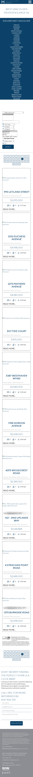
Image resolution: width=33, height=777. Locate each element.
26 (25, 161)
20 (7, 161)
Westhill (16, 92)
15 (19, 158)
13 (13, 158)
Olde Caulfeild (16, 68)
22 (13, 161)
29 (16, 164)
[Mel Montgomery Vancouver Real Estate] (10, 3)
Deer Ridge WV (16, 49)
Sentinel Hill (16, 84)
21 (10, 161)
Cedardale (16, 39)
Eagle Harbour (16, 53)
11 (7, 158)
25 (22, 161)
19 (4, 161)
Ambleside (16, 27)
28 (13, 164)
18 (28, 158)
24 (19, 161)
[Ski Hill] (9, 134)
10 (4, 158)
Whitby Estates (16, 96)
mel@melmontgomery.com (10, 760)
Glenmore (16, 61)
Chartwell (16, 41)
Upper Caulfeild (16, 86)
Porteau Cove (16, 76)
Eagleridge (16, 55)
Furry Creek (16, 57)
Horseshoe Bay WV (16, 62)
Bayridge (16, 29)
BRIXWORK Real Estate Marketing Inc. (11, 748)
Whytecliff (16, 98)
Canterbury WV (16, 33)
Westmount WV (16, 94)
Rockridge (16, 80)
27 (28, 161)
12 (10, 158)
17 (25, 158)
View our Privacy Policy (7, 746)
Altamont (16, 25)
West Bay (16, 90)
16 (22, 158)
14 (16, 158)
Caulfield (16, 37)
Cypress (16, 45)
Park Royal (16, 72)
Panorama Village (16, 70)
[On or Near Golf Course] (9, 136)
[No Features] (9, 131)
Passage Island (16, 75)
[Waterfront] (9, 133)
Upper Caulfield (16, 88)
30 (19, 164)
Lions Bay (16, 67)
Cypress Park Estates (16, 47)
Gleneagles (16, 59)
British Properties (16, 31)
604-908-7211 (8, 699)
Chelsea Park (17, 43)
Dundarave (16, 51)
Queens (16, 78)
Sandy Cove (16, 82)
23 (16, 161)
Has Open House (9, 138)
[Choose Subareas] (7, 114)
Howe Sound (16, 64)
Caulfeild (16, 35)
